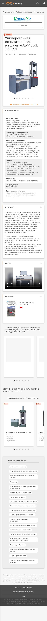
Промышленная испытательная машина (23, 501)
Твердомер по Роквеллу (17, 545)
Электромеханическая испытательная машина (22, 550)
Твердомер (13, 482)
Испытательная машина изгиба (20, 530)
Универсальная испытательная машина (23, 525)
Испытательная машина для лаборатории (19, 520)
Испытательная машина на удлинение (22, 510)
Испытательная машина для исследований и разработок (19, 539)
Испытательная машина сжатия (20, 493)
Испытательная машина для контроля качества (22, 561)
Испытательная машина (18, 467)
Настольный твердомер (17, 497)
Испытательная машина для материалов (23, 471)
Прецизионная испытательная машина (23, 534)
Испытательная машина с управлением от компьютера (23, 487)
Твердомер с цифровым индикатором (22, 515)
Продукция (22, 25)
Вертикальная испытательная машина (22, 506)
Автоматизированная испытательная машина (22, 477)
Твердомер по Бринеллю (18, 556)
